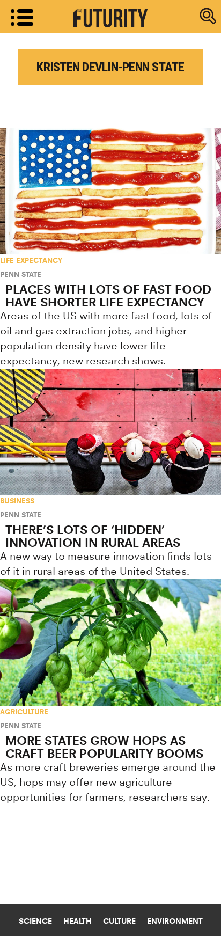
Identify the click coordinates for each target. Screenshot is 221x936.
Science (35, 921)
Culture (119, 921)
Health (77, 921)
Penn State (20, 274)
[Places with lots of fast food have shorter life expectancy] (110, 191)
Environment (175, 921)
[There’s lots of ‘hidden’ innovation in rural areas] (110, 432)
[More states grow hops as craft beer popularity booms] (110, 642)
